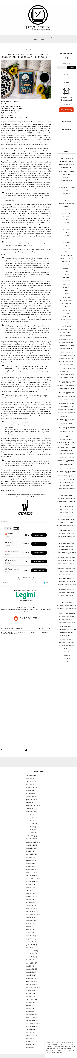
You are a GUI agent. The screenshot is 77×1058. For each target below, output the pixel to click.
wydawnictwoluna (66, 492)
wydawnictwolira (66, 485)
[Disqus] (26, 662)
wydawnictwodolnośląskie (9, 633)
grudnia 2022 (30, 908)
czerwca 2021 (30, 963)
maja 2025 (29, 821)
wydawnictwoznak (66, 635)
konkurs (66, 210)
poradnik (66, 287)
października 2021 (31, 951)
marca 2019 (29, 1044)
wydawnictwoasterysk (66, 352)
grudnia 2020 (30, 981)
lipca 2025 (29, 815)
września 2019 (30, 1026)
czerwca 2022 (30, 926)
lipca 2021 (29, 960)
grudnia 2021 (30, 945)
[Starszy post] (50, 750)
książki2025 (66, 242)
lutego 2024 (29, 866)
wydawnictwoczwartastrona (66, 393)
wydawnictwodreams (66, 403)
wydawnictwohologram (66, 447)
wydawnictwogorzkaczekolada (66, 435)
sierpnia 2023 (30, 884)
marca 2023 (29, 899)
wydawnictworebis (66, 571)
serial (66, 294)
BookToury (34, 39)
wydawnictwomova (66, 509)
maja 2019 (29, 1038)
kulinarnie (66, 248)
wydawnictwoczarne (66, 389)
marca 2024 (29, 863)
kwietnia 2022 (30, 933)
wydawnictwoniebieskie (66, 516)
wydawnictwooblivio (66, 533)
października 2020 (31, 987)
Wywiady (43, 39)
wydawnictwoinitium (66, 450)
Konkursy (72, 38)
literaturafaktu (66, 255)
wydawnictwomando (66, 495)
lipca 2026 (29, 778)
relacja (66, 290)
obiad (66, 271)
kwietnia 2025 (30, 824)
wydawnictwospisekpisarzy (66, 599)
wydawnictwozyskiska (66, 645)
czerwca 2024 (30, 854)
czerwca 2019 (30, 1035)
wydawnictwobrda (66, 365)
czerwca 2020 (30, 999)
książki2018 (66, 219)
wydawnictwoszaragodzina (66, 609)
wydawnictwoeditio (66, 424)
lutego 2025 (29, 830)
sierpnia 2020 (30, 993)
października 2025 (31, 805)
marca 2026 (29, 790)
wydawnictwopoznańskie (66, 560)
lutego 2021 (29, 975)
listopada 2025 (30, 802)
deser (66, 184)
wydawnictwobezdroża (66, 355)
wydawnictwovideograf (66, 623)
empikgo (66, 190)
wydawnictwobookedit (66, 361)
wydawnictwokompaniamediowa (66, 461)
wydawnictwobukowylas (66, 368)
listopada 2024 (30, 839)
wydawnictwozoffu (66, 639)
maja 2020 (29, 1002)
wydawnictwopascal (66, 549)
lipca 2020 (29, 996)
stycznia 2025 (30, 833)
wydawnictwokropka (66, 465)
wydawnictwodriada (66, 406)
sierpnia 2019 (30, 1029)
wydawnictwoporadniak (66, 557)
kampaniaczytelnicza (66, 203)
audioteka (66, 174)
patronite (66, 281)
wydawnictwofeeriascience (66, 427)
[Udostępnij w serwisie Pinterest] (49, 629)
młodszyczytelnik (66, 258)
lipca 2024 (29, 851)
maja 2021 (29, 966)
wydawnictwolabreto (66, 479)
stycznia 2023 (30, 905)
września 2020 (30, 990)
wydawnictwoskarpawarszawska (66, 585)
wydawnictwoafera (66, 332)
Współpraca (52, 38)
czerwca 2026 (30, 781)
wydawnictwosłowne (66, 592)
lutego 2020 (29, 1011)
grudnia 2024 (30, 836)
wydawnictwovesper (66, 619)
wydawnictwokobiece (66, 457)
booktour (66, 177)
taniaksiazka (66, 316)
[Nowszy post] (1, 750)
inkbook (66, 200)
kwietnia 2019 (30, 1041)
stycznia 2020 (30, 1014)
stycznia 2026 (30, 796)
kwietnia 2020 (30, 1005)
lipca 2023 (29, 887)
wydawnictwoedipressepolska (66, 420)
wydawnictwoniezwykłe (66, 519)
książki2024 (66, 239)
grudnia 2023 (30, 872)
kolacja (66, 206)
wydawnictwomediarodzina (66, 502)
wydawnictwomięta (66, 506)
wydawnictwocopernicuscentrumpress (66, 381)
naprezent (66, 268)
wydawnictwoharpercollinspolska (66, 443)
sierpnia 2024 (30, 848)
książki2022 (66, 232)
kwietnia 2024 (30, 860)
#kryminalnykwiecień (66, 164)
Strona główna (7, 38)
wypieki (66, 648)
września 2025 (30, 808)
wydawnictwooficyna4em (66, 536)
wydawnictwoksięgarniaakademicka (66, 472)
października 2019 (31, 1023)
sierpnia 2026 (30, 775)
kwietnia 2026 (30, 787)
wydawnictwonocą (66, 522)
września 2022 (30, 917)
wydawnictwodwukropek (66, 413)
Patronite (42, 38)
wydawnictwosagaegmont (66, 581)
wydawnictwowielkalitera (66, 629)
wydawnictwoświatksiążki (66, 613)
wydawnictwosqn (66, 602)
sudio (66, 306)
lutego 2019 (29, 1047)
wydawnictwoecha (66, 416)
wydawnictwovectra (66, 616)
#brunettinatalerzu (66, 155)
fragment (66, 194)
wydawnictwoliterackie (66, 489)
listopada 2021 (30, 948)
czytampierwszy (66, 181)
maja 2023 (29, 893)
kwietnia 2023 (30, 896)
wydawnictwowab (66, 626)
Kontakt (34, 38)
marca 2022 (29, 936)
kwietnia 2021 (30, 969)
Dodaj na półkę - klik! (26, 600)
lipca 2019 (29, 1032)
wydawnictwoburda (66, 371)
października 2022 (31, 914)
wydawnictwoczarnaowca (66, 385)
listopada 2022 (30, 911)
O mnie (17, 38)
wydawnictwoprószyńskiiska (66, 564)
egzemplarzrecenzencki (66, 187)
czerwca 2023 (30, 890)
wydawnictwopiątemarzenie (66, 553)
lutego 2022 (29, 939)
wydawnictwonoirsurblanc (66, 526)
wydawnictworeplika (66, 578)
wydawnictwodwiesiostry (66, 409)
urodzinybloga (66, 319)
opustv (66, 274)
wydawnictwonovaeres (66, 530)
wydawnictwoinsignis (66, 453)
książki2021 (66, 229)
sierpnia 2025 (30, 811)
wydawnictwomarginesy (66, 498)
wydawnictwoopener (66, 543)
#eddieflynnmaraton (67, 161)
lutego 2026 (29, 793)
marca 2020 (29, 1008)
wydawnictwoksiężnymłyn (66, 476)
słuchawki (66, 297)
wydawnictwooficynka (66, 540)
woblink (66, 323)
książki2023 (22, 632)
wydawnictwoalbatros (66, 345)
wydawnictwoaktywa (66, 339)
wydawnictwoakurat (66, 342)
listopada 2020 (30, 984)
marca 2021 (29, 972)
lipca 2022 (29, 923)
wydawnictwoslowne (66, 589)
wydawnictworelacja (66, 575)
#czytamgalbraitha (66, 158)
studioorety (66, 303)
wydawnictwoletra (66, 482)
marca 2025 (29, 827)
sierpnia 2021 (30, 957)
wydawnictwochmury (66, 378)
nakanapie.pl (66, 261)
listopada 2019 (30, 1020)
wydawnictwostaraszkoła (66, 605)
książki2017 (66, 216)
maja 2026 (29, 784)
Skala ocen (25, 38)
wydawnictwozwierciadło (66, 642)
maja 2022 (29, 929)
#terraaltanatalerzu (66, 171)
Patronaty (63, 38)
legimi (67, 252)
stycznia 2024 (30, 869)
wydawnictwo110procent (66, 329)
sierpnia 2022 (30, 920)
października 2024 (31, 842)
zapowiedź (66, 655)
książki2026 (66, 245)
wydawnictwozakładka (66, 632)
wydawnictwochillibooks (66, 374)
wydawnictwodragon (66, 400)
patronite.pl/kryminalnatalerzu (23, 609)
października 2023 (31, 878)
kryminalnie (10, 632)
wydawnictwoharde (66, 439)
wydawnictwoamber (66, 348)
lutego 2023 (29, 902)
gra (66, 197)
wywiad (66, 652)
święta (66, 313)
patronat (34, 632)
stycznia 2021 (30, 978)
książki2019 (66, 223)
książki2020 (66, 226)
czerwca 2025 (30, 818)
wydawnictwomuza (66, 512)
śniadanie (66, 310)
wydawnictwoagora (66, 336)
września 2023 (30, 881)
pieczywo (66, 284)
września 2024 (30, 845)
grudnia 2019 (30, 1017)
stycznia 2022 (30, 942)
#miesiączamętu (66, 168)
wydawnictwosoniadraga (66, 595)
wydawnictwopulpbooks (66, 568)
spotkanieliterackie (66, 300)
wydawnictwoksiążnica (66, 468)
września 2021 (30, 954)
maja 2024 (29, 857)
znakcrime (66, 658)
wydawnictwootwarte (66, 546)
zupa (66, 661)
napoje (66, 265)
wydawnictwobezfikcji (66, 358)
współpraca (46, 632)
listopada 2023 (30, 875)
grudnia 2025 (30, 799)
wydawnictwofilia (66, 431)
